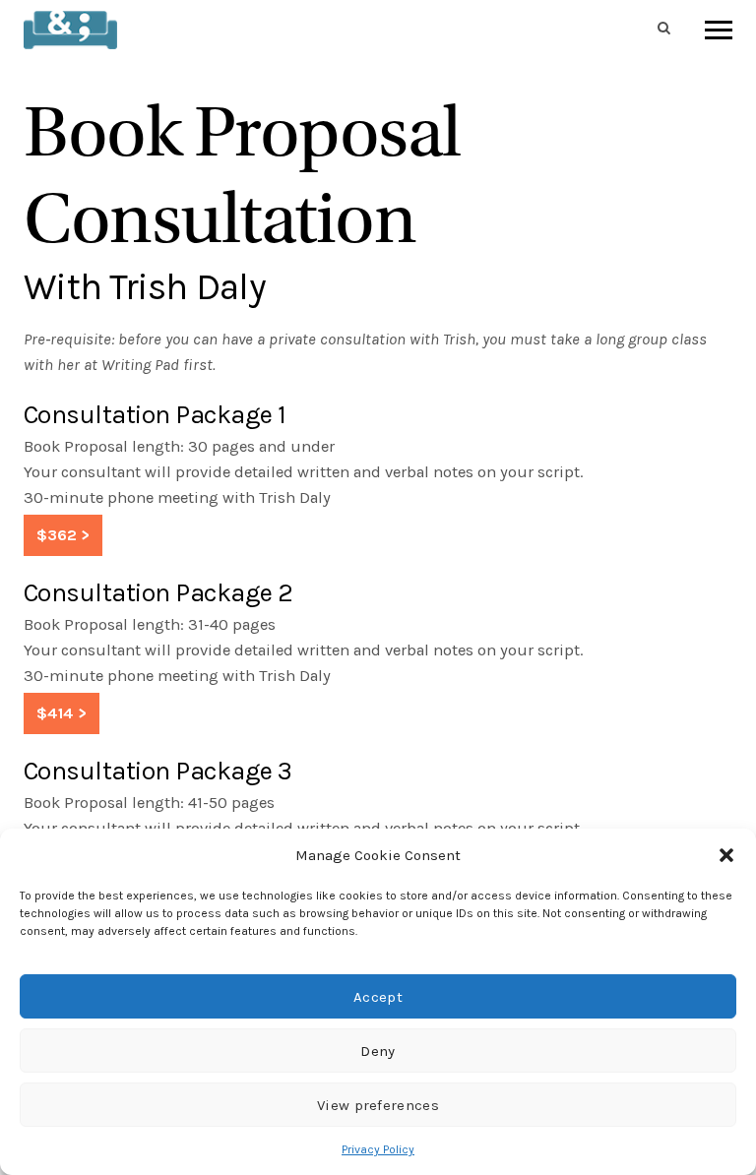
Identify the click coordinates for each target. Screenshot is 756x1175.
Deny (377, 1051)
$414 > (61, 713)
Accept (378, 997)
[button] (726, 855)
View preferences (378, 1105)
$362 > (63, 535)
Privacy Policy (378, 1149)
